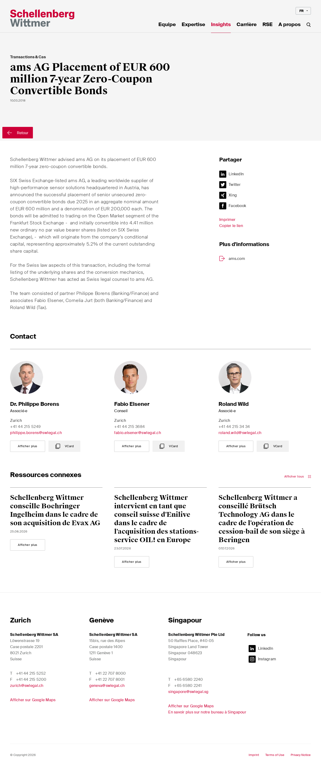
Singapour (185, 620)
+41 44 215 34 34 (234, 426)
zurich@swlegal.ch (26, 685)
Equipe (167, 25)
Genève (101, 620)
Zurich (20, 620)
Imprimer (227, 219)
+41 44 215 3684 (129, 426)
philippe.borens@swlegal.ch (36, 432)
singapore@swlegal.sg (188, 691)
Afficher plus (27, 446)
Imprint (254, 754)
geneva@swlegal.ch (107, 685)
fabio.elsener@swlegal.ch (137, 432)
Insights (221, 25)
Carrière (247, 25)
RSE (267, 25)
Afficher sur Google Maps (32, 699)
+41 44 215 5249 (25, 426)
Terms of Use (274, 754)
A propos (289, 25)
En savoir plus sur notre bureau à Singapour (207, 712)
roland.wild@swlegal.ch (240, 432)
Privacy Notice (301, 754)
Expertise (193, 25)
